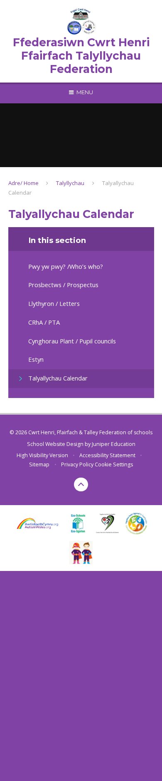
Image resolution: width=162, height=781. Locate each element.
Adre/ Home (23, 183)
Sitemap (39, 464)
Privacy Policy (77, 464)
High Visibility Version (42, 455)
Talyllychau (70, 183)
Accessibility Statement (107, 455)
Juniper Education (113, 444)
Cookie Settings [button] (114, 464)
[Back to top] (81, 485)
